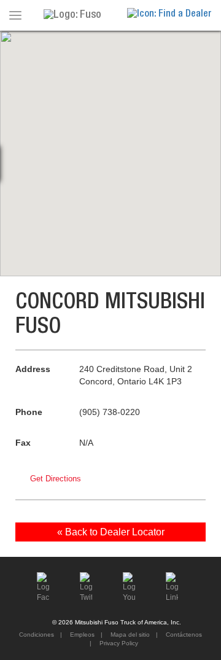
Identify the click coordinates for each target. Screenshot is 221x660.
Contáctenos (183, 634)
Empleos (81, 634)
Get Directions (55, 478)
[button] (110, 146)
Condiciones (36, 634)
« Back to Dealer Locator (111, 532)
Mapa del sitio (129, 634)
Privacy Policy (118, 643)
